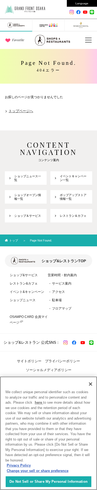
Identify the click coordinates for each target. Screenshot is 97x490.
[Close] (90, 384)
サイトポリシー (29, 361)
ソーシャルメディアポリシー (48, 370)
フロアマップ (61, 308)
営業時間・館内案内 (62, 275)
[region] (48, 433)
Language (81, 3)
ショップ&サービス (24, 275)
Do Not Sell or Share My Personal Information (48, 482)
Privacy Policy (19, 465)
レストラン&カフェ (24, 283)
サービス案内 (61, 283)
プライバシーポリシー (62, 361)
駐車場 (57, 300)
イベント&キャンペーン (27, 292)
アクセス (58, 292)
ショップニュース (23, 300)
